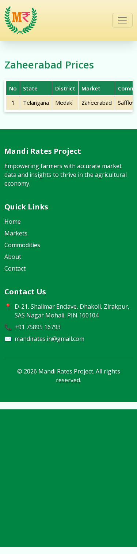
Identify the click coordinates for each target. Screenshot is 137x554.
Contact (15, 268)
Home (12, 221)
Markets (15, 233)
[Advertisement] (68, 478)
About (12, 257)
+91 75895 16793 (38, 327)
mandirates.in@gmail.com (49, 339)
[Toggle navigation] (122, 20)
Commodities (22, 245)
